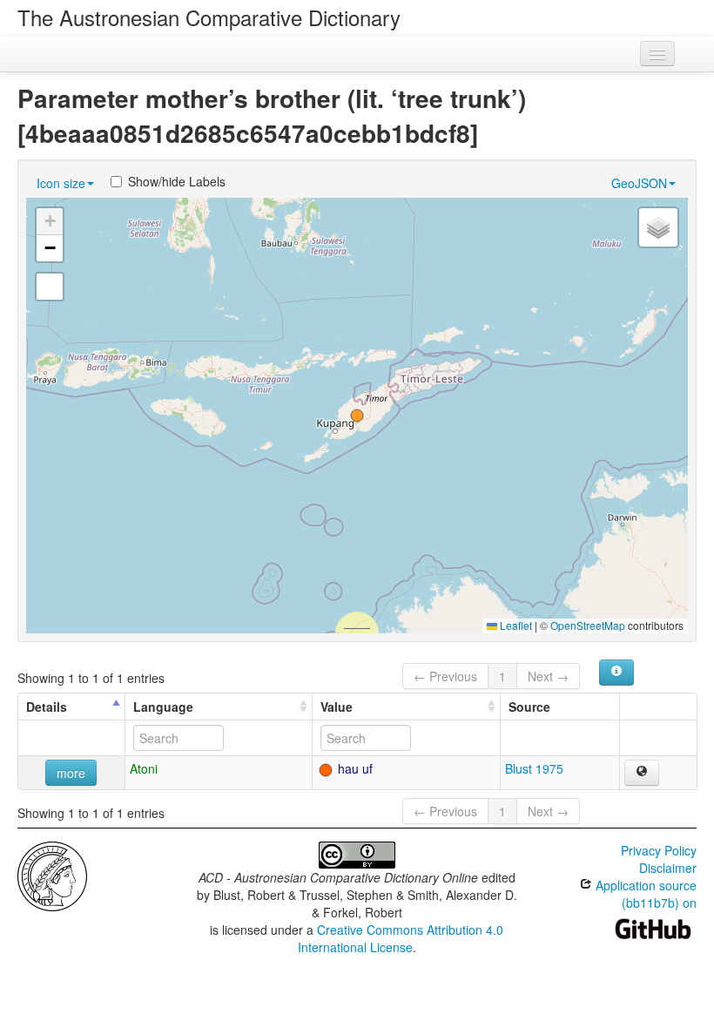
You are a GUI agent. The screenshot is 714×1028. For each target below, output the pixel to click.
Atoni (144, 768)
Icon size (61, 183)
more (71, 772)
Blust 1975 (534, 768)
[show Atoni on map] (641, 773)
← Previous (445, 676)
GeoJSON (639, 183)
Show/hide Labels (177, 181)
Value (336, 706)
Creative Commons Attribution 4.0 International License (401, 938)
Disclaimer (668, 867)
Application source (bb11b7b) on (644, 893)
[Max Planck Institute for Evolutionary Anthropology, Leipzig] (52, 874)
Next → (548, 676)
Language (163, 706)
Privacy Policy (659, 850)
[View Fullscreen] (50, 287)
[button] (357, 415)
